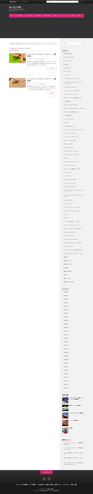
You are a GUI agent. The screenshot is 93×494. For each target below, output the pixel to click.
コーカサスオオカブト (68, 126)
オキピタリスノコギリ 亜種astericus (72, 97)
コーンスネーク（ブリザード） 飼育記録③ (73, 442)
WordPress (56, 490)
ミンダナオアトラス (68, 235)
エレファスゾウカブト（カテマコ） (71, 90)
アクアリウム (66, 15)
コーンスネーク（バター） (69, 133)
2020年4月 (66, 370)
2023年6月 (66, 302)
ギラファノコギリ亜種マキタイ (70, 112)
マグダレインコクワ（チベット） (71, 225)
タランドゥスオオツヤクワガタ (70, 154)
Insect (65, 64)
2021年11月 (66, 327)
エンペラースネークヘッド (69, 94)
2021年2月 (66, 345)
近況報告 (71, 428)
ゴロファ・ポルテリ (68, 147)
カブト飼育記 (28, 15)
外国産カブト (66, 260)
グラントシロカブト (68, 119)
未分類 (65, 267)
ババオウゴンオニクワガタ (69, 179)
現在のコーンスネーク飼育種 (75, 405)
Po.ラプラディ (67, 67)
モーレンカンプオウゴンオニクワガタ (72, 242)
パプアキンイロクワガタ (69, 186)
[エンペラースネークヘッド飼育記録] (65, 415)
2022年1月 (66, 324)
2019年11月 (66, 380)
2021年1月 (66, 348)
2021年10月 (66, 331)
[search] (77, 2)
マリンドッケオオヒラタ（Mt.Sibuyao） (72, 228)
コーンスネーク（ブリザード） (70, 136)
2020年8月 (66, 359)
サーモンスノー (37, 59)
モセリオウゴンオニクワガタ (70, 239)
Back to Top (46, 472)
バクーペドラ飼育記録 (73, 420)
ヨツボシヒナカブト (68, 246)
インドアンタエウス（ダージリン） (71, 78)
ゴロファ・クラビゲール (69, 140)
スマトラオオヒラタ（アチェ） (70, 151)
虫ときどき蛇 (15, 7)
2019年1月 (66, 384)
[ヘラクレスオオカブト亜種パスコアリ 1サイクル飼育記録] (65, 400)
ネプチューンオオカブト (69, 165)
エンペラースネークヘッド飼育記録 (76, 412)
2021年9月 (66, 334)
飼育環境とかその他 (68, 281)
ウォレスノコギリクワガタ (69, 87)
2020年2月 (66, 373)
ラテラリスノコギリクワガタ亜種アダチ (72, 249)
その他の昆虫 (38, 15)
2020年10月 (66, 356)
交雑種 (65, 257)
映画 (73, 15)
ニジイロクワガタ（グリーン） (70, 161)
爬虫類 (42, 59)
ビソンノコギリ (67, 203)
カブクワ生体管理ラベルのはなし (71, 452)
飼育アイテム (57, 15)
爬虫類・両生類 (47, 15)
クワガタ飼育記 (18, 15)
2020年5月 (66, 366)
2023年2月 (66, 309)
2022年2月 (66, 320)
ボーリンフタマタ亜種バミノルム (71, 221)
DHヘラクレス (67, 60)
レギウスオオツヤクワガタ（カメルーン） (73, 253)
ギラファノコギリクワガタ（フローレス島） (73, 108)
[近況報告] (65, 430)
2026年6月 (66, 292)
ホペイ (65, 214)
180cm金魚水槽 (67, 53)
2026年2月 (66, 295)
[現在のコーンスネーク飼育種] (65, 408)
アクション (66, 75)
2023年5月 (66, 306)
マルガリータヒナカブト (69, 232)
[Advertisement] (46, 27)
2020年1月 (66, 377)
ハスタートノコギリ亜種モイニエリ (71, 168)
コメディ (65, 122)
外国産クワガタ (67, 264)
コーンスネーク (31, 59)
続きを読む (52, 68)
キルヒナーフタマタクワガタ (70, 104)
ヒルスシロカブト (67, 200)
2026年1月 (66, 299)
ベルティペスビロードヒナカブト (71, 210)
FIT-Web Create (44, 490)
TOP (11, 15)
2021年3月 (66, 341)
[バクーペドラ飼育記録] (65, 423)
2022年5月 (66, 316)
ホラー (65, 217)
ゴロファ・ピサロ (67, 144)
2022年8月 (66, 313)
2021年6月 (66, 338)
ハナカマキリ (66, 172)
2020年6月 (66, 363)
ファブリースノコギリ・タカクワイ (71, 207)
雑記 (78, 15)
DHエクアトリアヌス (68, 57)
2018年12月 (66, 388)
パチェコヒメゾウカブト (69, 183)
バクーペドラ (66, 176)
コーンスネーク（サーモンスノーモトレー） (42, 58)
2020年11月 (66, 352)
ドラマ (65, 158)
